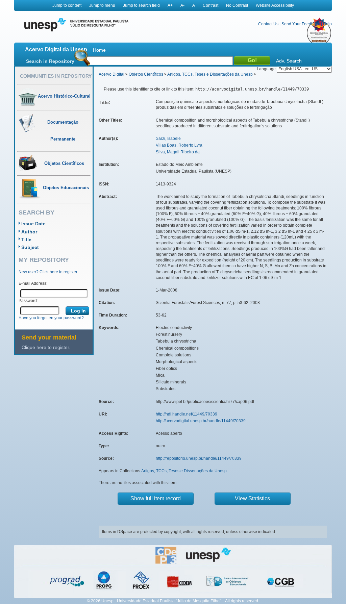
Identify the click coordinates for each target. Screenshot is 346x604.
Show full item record (155, 498)
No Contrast (237, 5)
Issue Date (33, 223)
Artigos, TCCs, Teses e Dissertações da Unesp (210, 74)
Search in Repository (50, 61)
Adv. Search (289, 61)
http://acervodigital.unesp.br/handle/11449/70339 (201, 421)
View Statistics (252, 498)
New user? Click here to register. (48, 272)
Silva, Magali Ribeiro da (178, 152)
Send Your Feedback (300, 24)
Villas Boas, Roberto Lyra (179, 145)
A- (182, 5)
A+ (170, 5)
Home (99, 50)
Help (327, 24)
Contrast (210, 5)
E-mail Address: (33, 283)
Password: (28, 300)
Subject (30, 247)
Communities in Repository (56, 76)
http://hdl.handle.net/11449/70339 (186, 414)
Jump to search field (141, 5)
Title (26, 239)
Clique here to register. (46, 347)
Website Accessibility (275, 5)
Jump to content (66, 5)
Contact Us (268, 24)
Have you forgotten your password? (51, 318)
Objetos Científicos (146, 74)
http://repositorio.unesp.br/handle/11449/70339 (199, 458)
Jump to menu (102, 5)
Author (29, 231)
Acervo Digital (111, 74)
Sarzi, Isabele (168, 138)
